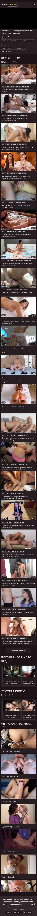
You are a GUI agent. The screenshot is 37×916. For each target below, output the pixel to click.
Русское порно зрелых (22, 86)
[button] (34, 676)
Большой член (22, 638)
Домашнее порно (27, 348)
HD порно (9, 377)
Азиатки (20, 493)
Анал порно (10, 202)
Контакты (27, 912)
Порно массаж (22, 144)
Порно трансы (7, 51)
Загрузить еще (17, 650)
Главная (8, 912)
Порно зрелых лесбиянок (23, 260)
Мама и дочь (21, 231)
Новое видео (17, 912)
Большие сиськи (11, 115)
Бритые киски (11, 290)
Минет (8, 319)
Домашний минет (22, 290)
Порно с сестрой (8, 48)
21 (4, 37)
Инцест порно (21, 48)
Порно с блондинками (13, 348)
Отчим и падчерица (12, 551)
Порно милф (10, 86)
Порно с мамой (22, 115)
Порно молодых (17, 319)
